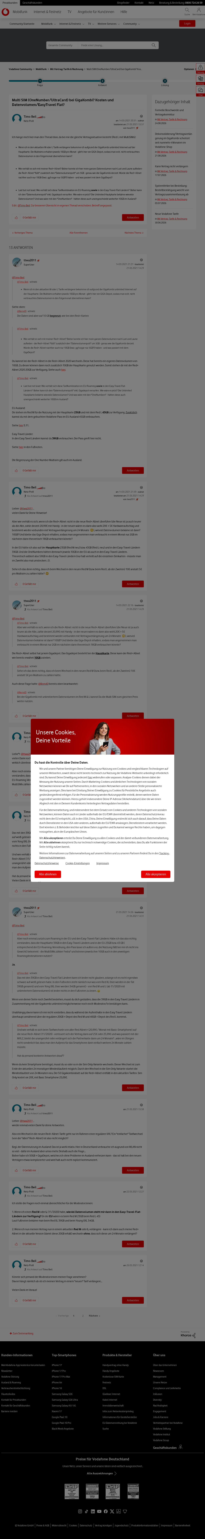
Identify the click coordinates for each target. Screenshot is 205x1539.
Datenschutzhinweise (47, 863)
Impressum (102, 863)
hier (90, 777)
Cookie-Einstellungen (78, 863)
